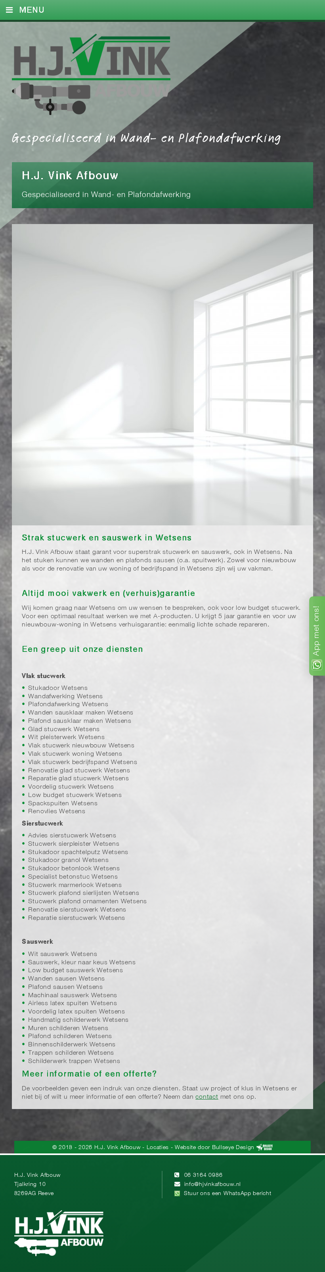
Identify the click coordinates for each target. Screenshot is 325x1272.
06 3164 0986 (203, 1175)
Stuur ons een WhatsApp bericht (227, 1193)
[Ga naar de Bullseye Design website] (264, 1147)
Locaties (158, 1147)
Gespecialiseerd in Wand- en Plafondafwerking (146, 137)
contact (206, 1097)
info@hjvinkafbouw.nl (212, 1184)
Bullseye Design (233, 1147)
